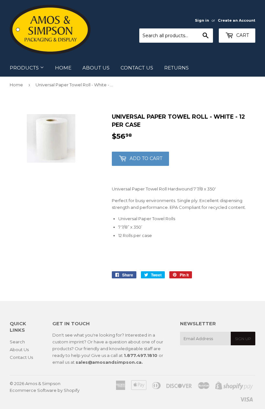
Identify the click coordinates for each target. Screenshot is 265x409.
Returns (176, 68)
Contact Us (137, 68)
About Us (96, 68)
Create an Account (236, 20)
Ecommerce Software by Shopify (45, 390)
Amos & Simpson (42, 383)
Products (25, 68)
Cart (242, 35)
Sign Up (243, 338)
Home (63, 68)
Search (17, 341)
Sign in (202, 20)
